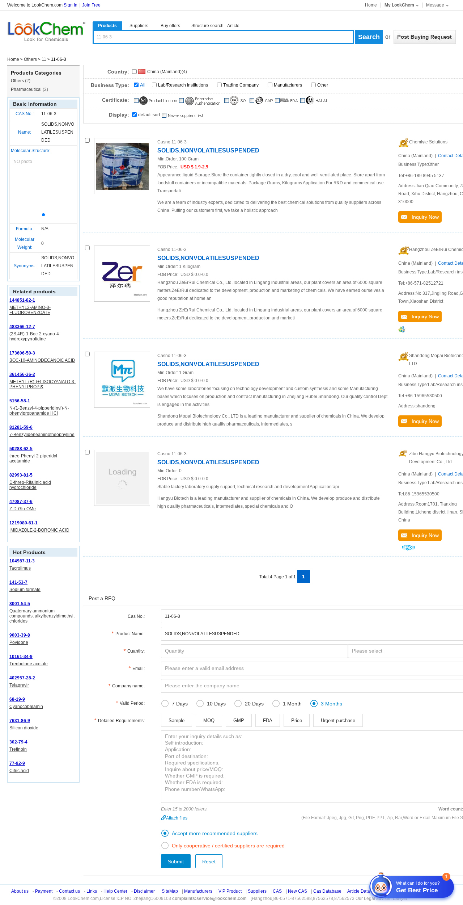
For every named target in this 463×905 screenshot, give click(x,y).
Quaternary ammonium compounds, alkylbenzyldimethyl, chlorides (42, 616)
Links (91, 891)
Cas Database (327, 891)
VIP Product (230, 891)
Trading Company (241, 85)
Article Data (358, 891)
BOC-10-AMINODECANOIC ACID (42, 360)
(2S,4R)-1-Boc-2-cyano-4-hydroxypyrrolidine (34, 336)
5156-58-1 (19, 400)
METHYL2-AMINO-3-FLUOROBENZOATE (30, 310)
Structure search (207, 25)
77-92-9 (17, 763)
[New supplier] (182, 115)
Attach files (176, 818)
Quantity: (136, 651)
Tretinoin (18, 749)
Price (296, 720)
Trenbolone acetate (28, 663)
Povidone (18, 642)
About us (20, 891)
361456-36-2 (22, 374)
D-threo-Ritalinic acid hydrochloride (30, 485)
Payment (43, 891)
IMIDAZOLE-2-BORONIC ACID (39, 530)
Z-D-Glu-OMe (22, 508)
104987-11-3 (22, 560)
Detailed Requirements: (121, 720)
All (142, 85)
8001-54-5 (19, 603)
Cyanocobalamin (26, 706)
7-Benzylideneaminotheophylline (42, 434)
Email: (138, 668)
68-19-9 (17, 699)
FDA (267, 720)
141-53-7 (18, 582)
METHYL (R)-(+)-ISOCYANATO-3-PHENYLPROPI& (42, 384)
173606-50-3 (22, 353)
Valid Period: (132, 703)
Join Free (91, 5)
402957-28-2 (22, 677)
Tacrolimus (20, 568)
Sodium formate (25, 589)
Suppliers (138, 25)
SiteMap (170, 891)
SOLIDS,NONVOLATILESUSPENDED (208, 150)
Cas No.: (136, 616)
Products (107, 25)
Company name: (128, 685)
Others (30, 59)
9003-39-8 (19, 635)
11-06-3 (48, 113)
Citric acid (19, 770)
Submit (176, 861)
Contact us (69, 891)
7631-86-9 (19, 720)
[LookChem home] (46, 31)
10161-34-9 (21, 656)
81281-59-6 (21, 427)
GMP (238, 720)
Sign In (70, 5)
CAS (277, 891)
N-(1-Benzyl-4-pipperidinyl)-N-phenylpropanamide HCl (39, 411)
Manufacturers (288, 85)
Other (322, 85)
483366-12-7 (22, 326)
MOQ (208, 720)
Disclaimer (144, 891)
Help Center (115, 891)
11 (44, 59)
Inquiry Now (423, 217)
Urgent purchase (338, 720)
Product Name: (130, 633)
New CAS (297, 891)
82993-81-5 (21, 475)
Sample (176, 720)
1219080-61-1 (23, 522)
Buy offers (170, 25)
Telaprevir (19, 685)
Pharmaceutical (29, 89)
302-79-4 (18, 742)
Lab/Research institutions (183, 85)
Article (233, 25)
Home (371, 5)
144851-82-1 (22, 300)
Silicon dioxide (23, 727)
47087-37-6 (21, 501)
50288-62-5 (21, 448)
